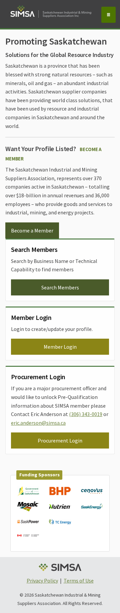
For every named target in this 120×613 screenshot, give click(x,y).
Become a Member (32, 230)
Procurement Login (60, 440)
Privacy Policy (42, 580)
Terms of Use (79, 580)
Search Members (60, 287)
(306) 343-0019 (85, 414)
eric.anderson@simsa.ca (38, 422)
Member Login (60, 346)
